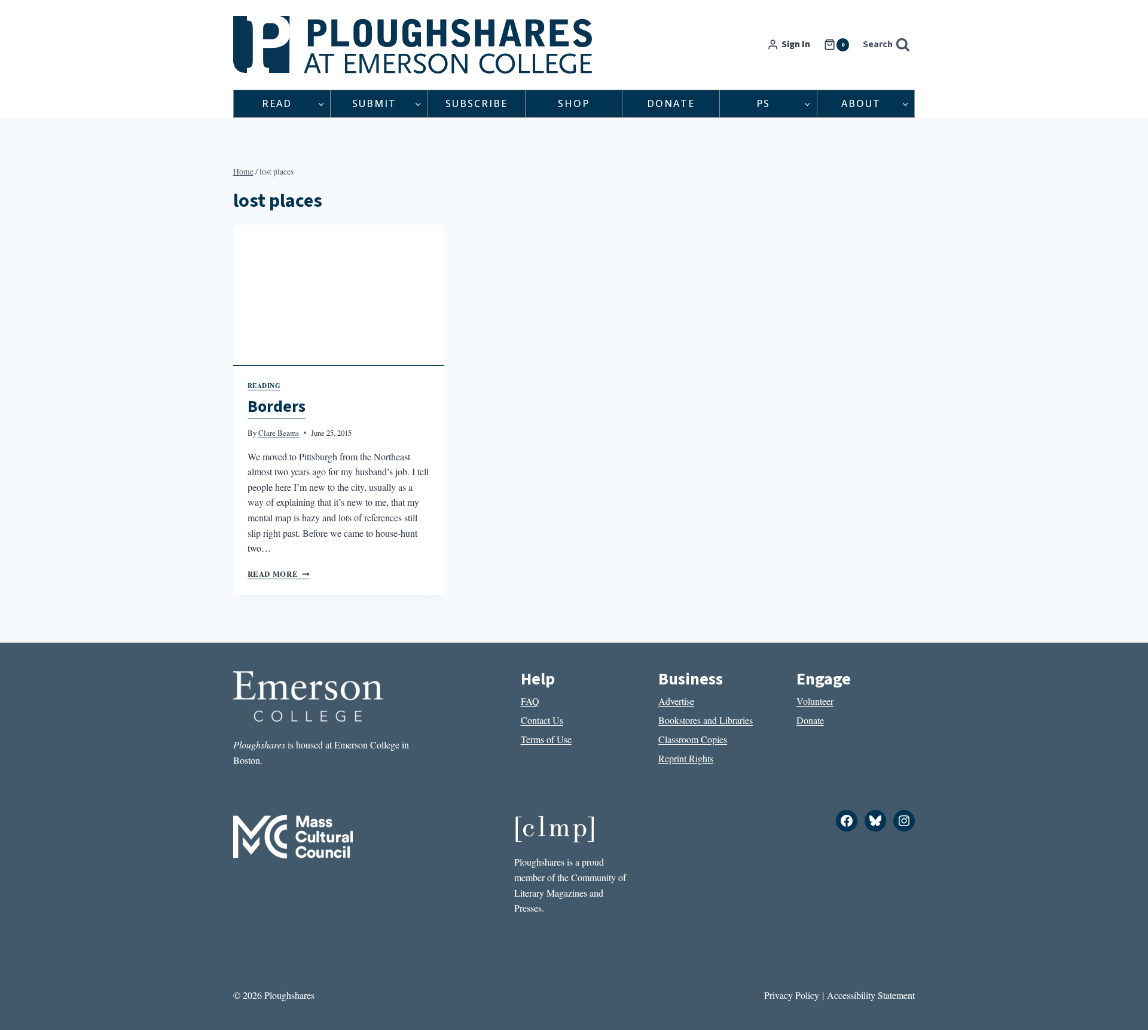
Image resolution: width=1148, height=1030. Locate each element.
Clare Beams (278, 432)
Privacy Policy (791, 995)
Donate (671, 103)
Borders (277, 406)
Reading (264, 385)
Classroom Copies (692, 739)
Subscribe (476, 103)
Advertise (676, 701)
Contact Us (542, 720)
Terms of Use (546, 739)
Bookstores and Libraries (705, 720)
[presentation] (339, 295)
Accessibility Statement (871, 995)
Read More (279, 574)
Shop (574, 103)
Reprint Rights (685, 758)
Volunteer (814, 701)
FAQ (530, 701)
